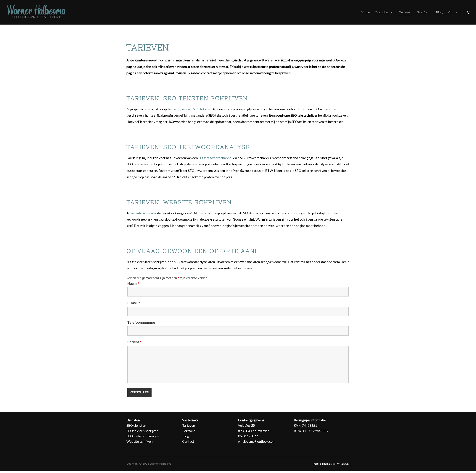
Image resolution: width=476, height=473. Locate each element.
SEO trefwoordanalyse (214, 158)
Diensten (382, 12)
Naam (133, 283)
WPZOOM (343, 463)
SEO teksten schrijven (142, 431)
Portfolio (423, 12)
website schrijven (143, 213)
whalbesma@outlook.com (256, 441)
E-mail (133, 303)
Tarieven (405, 12)
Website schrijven (139, 441)
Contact (454, 12)
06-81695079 (248, 436)
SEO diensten (136, 425)
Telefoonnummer (141, 322)
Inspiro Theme (321, 463)
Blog (439, 12)
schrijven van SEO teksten (192, 109)
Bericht (134, 342)
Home (365, 12)
